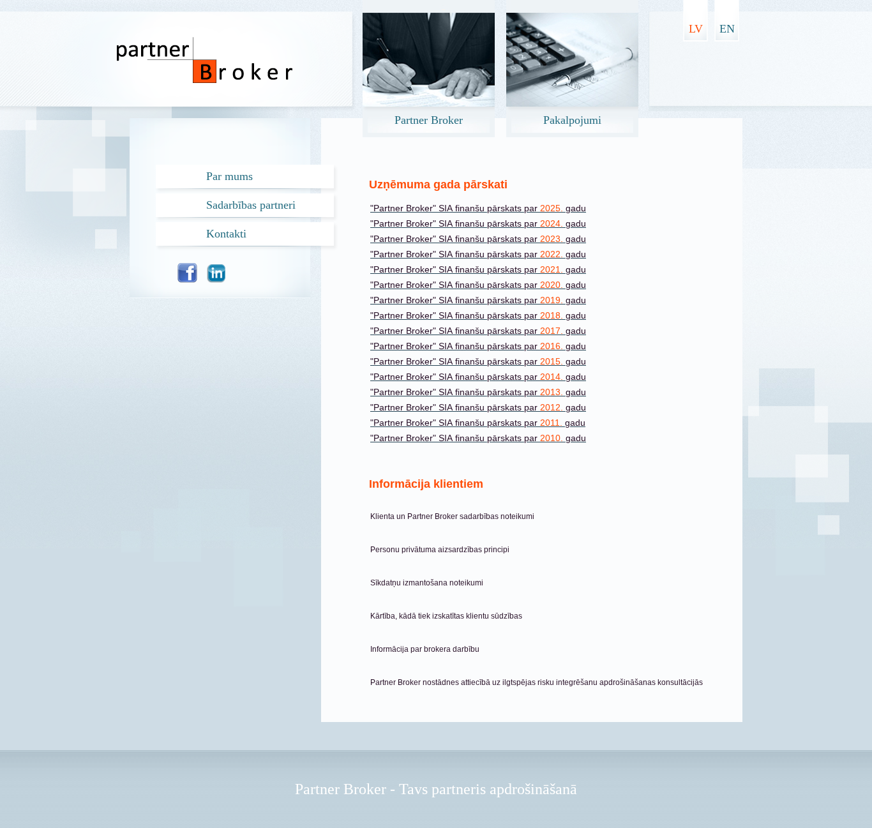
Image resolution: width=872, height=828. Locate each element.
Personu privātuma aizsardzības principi (439, 549)
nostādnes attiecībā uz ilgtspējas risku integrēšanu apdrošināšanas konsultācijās (563, 682)
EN (727, 28)
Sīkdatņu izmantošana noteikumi (426, 582)
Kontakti (226, 233)
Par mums (229, 176)
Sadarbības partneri (251, 205)
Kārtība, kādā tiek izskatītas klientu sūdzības (446, 616)
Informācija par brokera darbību (424, 649)
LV (696, 28)
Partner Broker (396, 682)
